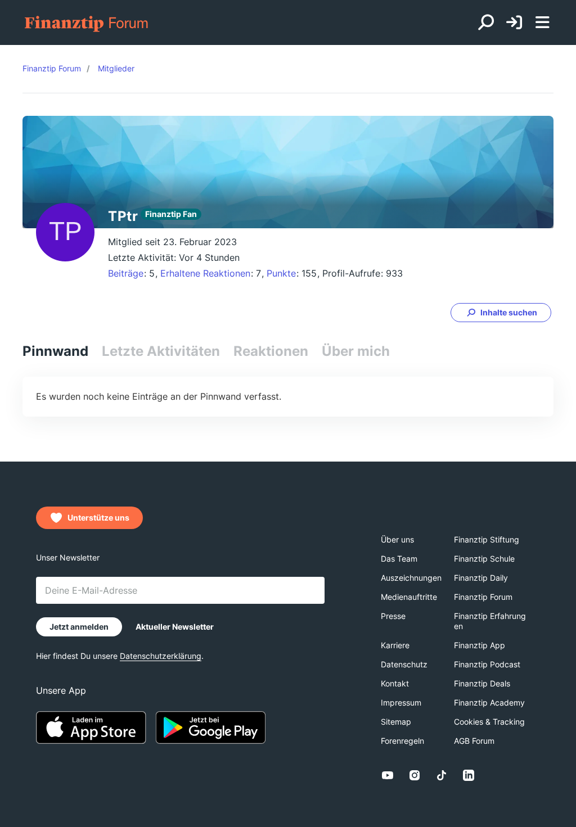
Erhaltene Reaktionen (205, 273)
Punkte (281, 273)
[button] (501, 312)
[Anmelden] (514, 22)
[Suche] (486, 22)
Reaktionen (270, 351)
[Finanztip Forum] (86, 22)
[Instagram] (414, 775)
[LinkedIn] (468, 775)
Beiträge (125, 273)
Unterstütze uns (98, 517)
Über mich (356, 351)
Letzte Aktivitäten (161, 351)
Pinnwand (55, 351)
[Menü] (542, 22)
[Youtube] (387, 775)
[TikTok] (441, 775)
